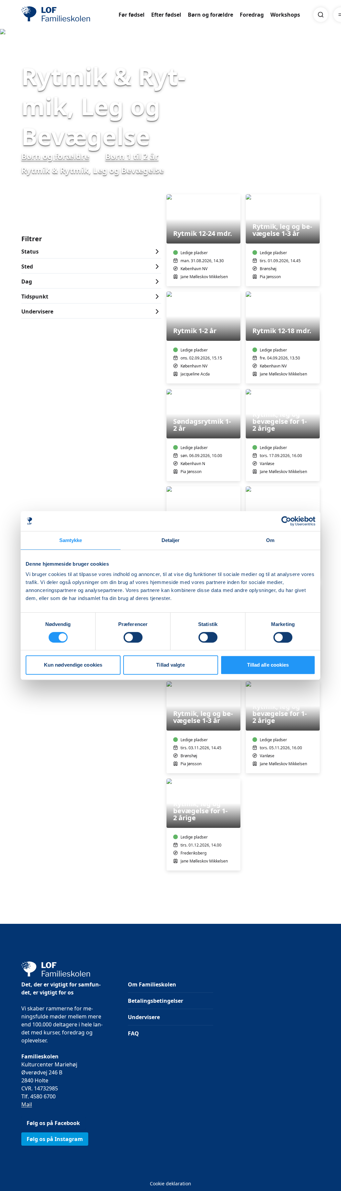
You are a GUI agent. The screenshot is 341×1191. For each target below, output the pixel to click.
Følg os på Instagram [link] (55, 1139)
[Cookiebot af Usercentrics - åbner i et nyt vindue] (286, 521)
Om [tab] (270, 540)
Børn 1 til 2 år (132, 156)
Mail (26, 1104)
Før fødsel (132, 14)
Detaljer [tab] (171, 540)
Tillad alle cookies (268, 665)
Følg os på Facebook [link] (53, 1123)
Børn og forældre (210, 14)
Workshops (285, 14)
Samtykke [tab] (70, 540)
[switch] (133, 637)
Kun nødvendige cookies (73, 665)
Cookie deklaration (170, 1183)
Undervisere (144, 1017)
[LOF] (70, 14)
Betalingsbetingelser (155, 1000)
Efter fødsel (166, 14)
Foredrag (252, 14)
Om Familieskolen (152, 984)
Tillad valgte (170, 665)
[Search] (320, 14)
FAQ (133, 1033)
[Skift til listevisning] (316, 185)
